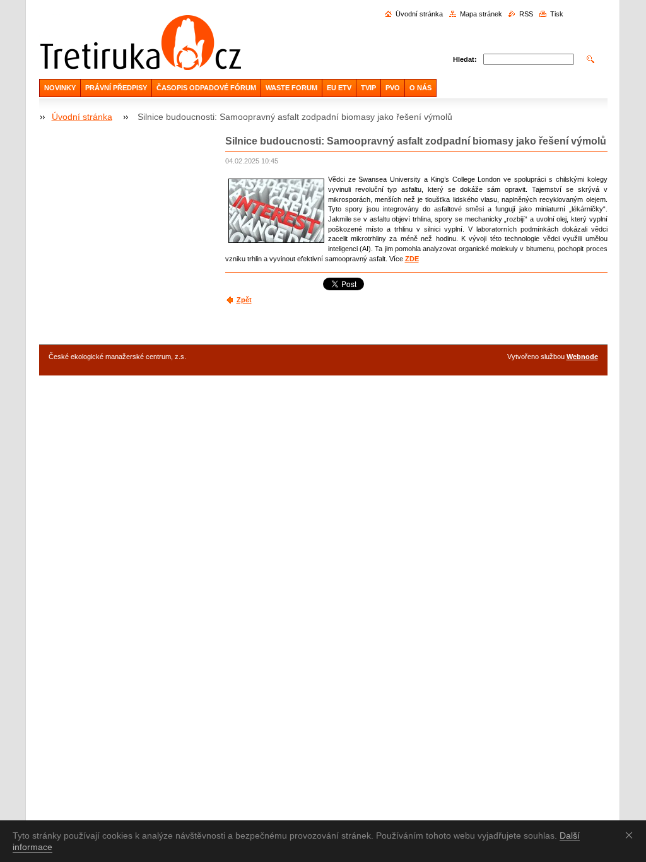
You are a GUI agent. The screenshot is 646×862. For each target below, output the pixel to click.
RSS (526, 14)
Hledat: (465, 59)
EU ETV (339, 88)
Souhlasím (631, 834)
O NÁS (420, 88)
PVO (392, 88)
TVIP (368, 88)
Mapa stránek (481, 14)
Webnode (582, 356)
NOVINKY (60, 88)
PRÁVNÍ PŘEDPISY (116, 88)
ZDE (412, 259)
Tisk (556, 14)
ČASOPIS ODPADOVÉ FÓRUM (206, 88)
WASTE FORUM (291, 88)
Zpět (244, 300)
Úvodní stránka (419, 14)
